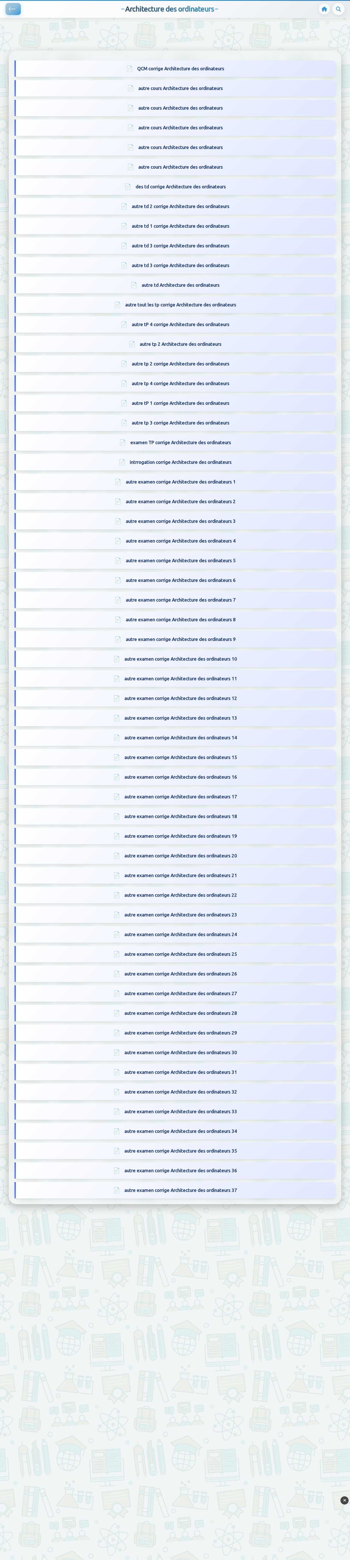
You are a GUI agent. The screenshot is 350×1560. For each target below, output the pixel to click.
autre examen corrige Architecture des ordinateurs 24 (180, 934)
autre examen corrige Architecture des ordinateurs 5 (181, 560)
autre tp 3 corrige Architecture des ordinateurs (180, 422)
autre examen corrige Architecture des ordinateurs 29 (180, 1032)
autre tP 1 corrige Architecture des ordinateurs (180, 403)
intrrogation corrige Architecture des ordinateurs (181, 462)
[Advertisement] (99, 26)
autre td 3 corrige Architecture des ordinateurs (180, 245)
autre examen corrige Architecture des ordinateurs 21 (180, 875)
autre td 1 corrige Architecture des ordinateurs (180, 225)
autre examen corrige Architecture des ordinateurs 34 (180, 1131)
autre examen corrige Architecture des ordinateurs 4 (181, 540)
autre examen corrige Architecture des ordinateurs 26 (180, 973)
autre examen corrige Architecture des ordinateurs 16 (180, 776)
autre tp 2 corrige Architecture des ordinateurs (180, 363)
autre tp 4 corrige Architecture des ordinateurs (180, 383)
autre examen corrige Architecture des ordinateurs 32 (180, 1091)
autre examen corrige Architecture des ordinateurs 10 (180, 658)
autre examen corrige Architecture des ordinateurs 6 (181, 580)
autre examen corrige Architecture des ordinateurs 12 (180, 698)
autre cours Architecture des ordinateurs (180, 88)
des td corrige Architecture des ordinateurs (181, 186)
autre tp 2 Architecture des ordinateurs (180, 344)
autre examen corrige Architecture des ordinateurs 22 (180, 895)
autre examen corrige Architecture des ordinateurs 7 (181, 599)
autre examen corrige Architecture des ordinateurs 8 (181, 619)
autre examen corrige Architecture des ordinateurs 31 (180, 1072)
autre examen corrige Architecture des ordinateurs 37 (180, 1190)
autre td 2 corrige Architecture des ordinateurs (180, 206)
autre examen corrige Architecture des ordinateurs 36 (180, 1170)
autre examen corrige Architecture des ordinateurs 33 (180, 1111)
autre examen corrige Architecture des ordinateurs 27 (180, 993)
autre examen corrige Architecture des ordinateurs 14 (180, 737)
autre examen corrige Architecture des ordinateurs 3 (181, 521)
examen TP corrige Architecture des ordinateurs (180, 442)
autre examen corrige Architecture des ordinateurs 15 (180, 757)
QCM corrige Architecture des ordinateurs (180, 68)
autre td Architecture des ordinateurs (181, 285)
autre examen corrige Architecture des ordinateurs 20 (180, 855)
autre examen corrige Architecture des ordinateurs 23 (180, 914)
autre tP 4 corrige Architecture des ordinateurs (180, 324)
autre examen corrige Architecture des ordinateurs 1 (181, 481)
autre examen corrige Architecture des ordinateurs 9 (181, 639)
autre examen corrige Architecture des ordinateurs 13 (180, 717)
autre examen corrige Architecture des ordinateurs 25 (180, 954)
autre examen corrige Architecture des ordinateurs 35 (180, 1150)
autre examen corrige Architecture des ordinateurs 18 (180, 816)
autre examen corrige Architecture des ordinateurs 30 (180, 1052)
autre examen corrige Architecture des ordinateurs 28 (180, 1013)
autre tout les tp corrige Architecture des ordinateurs (180, 304)
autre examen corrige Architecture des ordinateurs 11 (180, 678)
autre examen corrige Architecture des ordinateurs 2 (181, 501)
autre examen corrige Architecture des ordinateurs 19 (180, 835)
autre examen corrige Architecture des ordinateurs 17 (180, 796)
